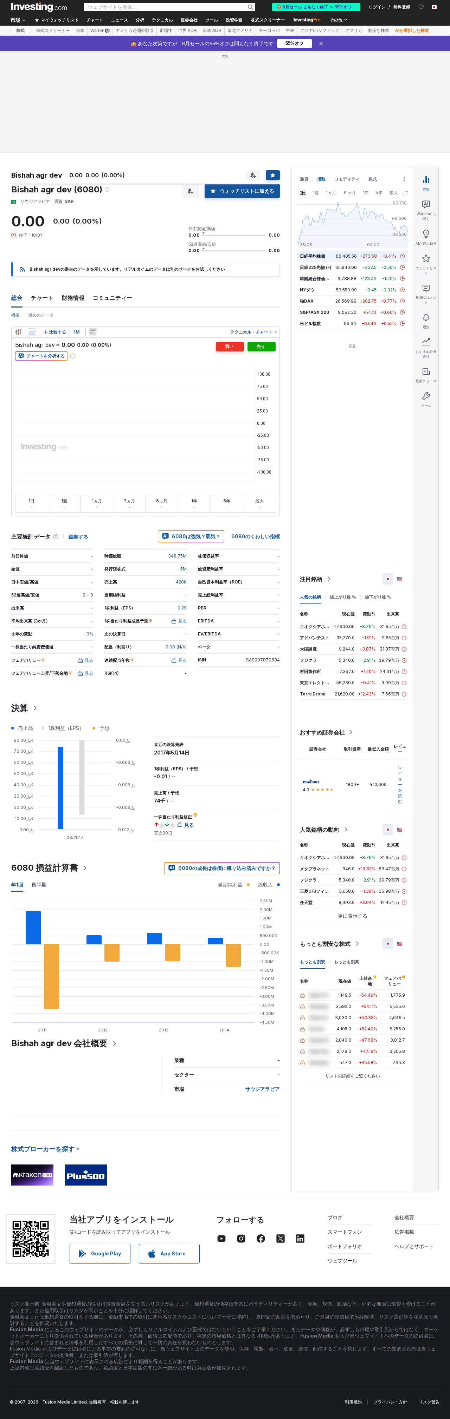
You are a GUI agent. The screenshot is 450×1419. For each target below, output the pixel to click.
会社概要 (404, 1217)
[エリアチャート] (32, 332)
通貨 (304, 179)
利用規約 (353, 1402)
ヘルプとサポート (414, 1246)
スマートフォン (345, 1232)
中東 (290, 30)
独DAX (307, 301)
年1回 (17, 884)
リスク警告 (429, 1402)
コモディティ (347, 179)
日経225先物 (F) (316, 267)
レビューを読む (400, 784)
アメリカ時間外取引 (135, 30)
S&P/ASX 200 (314, 312)
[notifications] (421, 6)
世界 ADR (187, 30)
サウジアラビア (262, 1089)
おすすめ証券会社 (322, 732)
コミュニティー (112, 297)
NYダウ (307, 289)
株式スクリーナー (268, 20)
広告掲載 (404, 1232)
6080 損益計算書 (44, 868)
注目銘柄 (311, 578)
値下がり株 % (378, 597)
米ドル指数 (310, 323)
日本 (80, 30)
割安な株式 (378, 30)
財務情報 (73, 297)
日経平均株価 (312, 256)
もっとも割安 (312, 961)
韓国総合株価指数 (317, 278)
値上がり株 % (343, 597)
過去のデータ (40, 315)
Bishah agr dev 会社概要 (59, 1043)
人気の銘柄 (310, 597)
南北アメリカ (240, 30)
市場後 (166, 30)
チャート (42, 297)
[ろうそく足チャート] (18, 332)
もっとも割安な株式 (325, 943)
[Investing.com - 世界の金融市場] (39, 7)
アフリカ (353, 30)
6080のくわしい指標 (255, 536)
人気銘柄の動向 (319, 829)
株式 (20, 30)
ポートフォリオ (345, 1246)
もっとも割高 (346, 961)
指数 (321, 179)
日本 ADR (212, 30)
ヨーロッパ (269, 30)
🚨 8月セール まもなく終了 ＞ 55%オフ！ (316, 7)
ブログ (335, 1217)
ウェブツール (342, 1260)
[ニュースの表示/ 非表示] (93, 332)
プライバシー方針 (390, 1402)
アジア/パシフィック (319, 30)
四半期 (39, 884)
